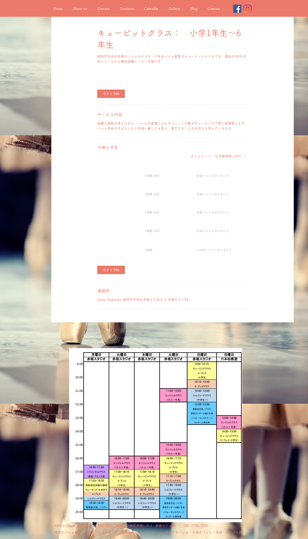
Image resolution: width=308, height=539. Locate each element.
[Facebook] (237, 9)
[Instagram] (247, 9)
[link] (111, 94)
